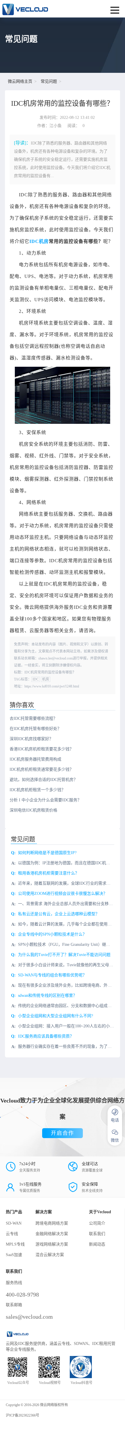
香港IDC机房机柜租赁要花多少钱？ (42, 749)
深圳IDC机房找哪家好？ (31, 739)
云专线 (12, 1234)
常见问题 (49, 81)
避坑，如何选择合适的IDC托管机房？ (44, 779)
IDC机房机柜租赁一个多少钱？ (37, 790)
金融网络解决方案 (51, 1234)
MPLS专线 (15, 1244)
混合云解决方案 (49, 1255)
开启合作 (62, 1133)
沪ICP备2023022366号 (22, 1415)
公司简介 (97, 1223)
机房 (45, 679)
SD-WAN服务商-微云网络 (40, 8)
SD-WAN (14, 1223)
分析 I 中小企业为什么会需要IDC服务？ (45, 800)
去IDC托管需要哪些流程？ (33, 718)
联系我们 (97, 1234)
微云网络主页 (20, 81)
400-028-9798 (22, 1294)
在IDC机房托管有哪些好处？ (35, 728)
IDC (36, 679)
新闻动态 (97, 1244)
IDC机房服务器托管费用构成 (35, 759)
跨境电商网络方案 (51, 1223)
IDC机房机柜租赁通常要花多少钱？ (42, 769)
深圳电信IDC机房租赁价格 (33, 810)
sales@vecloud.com (29, 1316)
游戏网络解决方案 (51, 1244)
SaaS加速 (14, 1255)
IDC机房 (39, 241)
